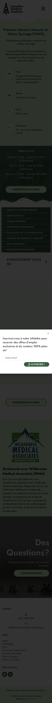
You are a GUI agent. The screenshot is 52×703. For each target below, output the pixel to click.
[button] (48, 333)
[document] (26, 351)
